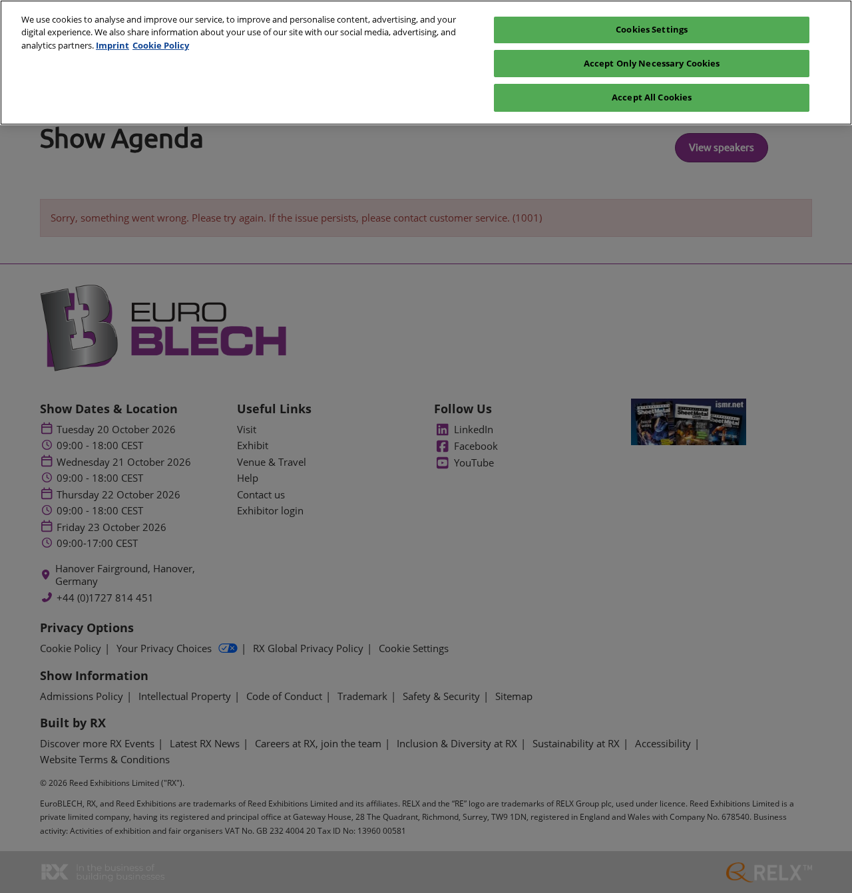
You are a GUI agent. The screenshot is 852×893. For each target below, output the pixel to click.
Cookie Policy (160, 45)
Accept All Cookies (652, 97)
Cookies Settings (652, 29)
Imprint (112, 45)
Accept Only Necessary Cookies (652, 63)
